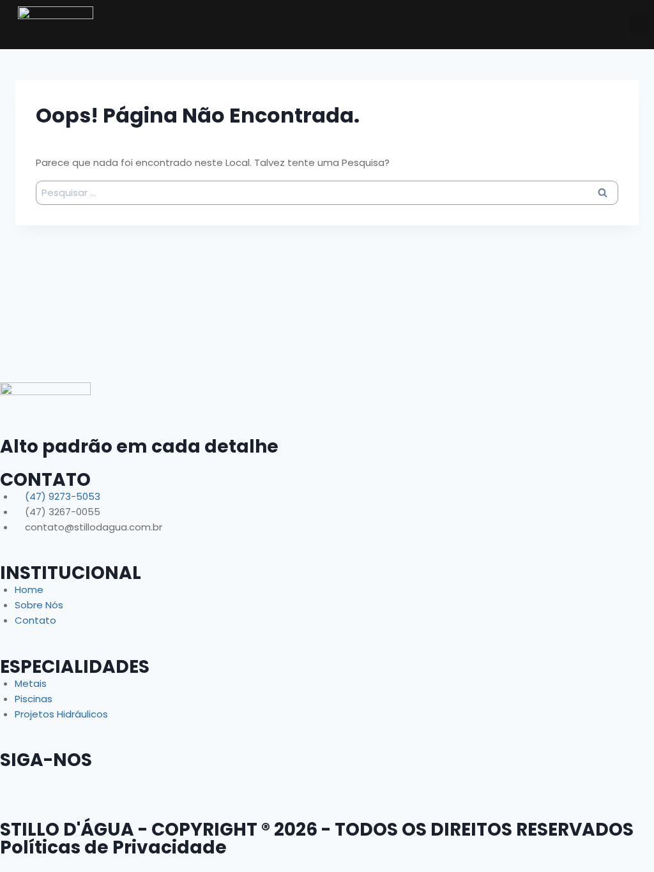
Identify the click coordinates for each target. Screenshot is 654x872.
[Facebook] (16, 785)
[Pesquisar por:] (327, 192)
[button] (639, 24)
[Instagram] (85, 785)
